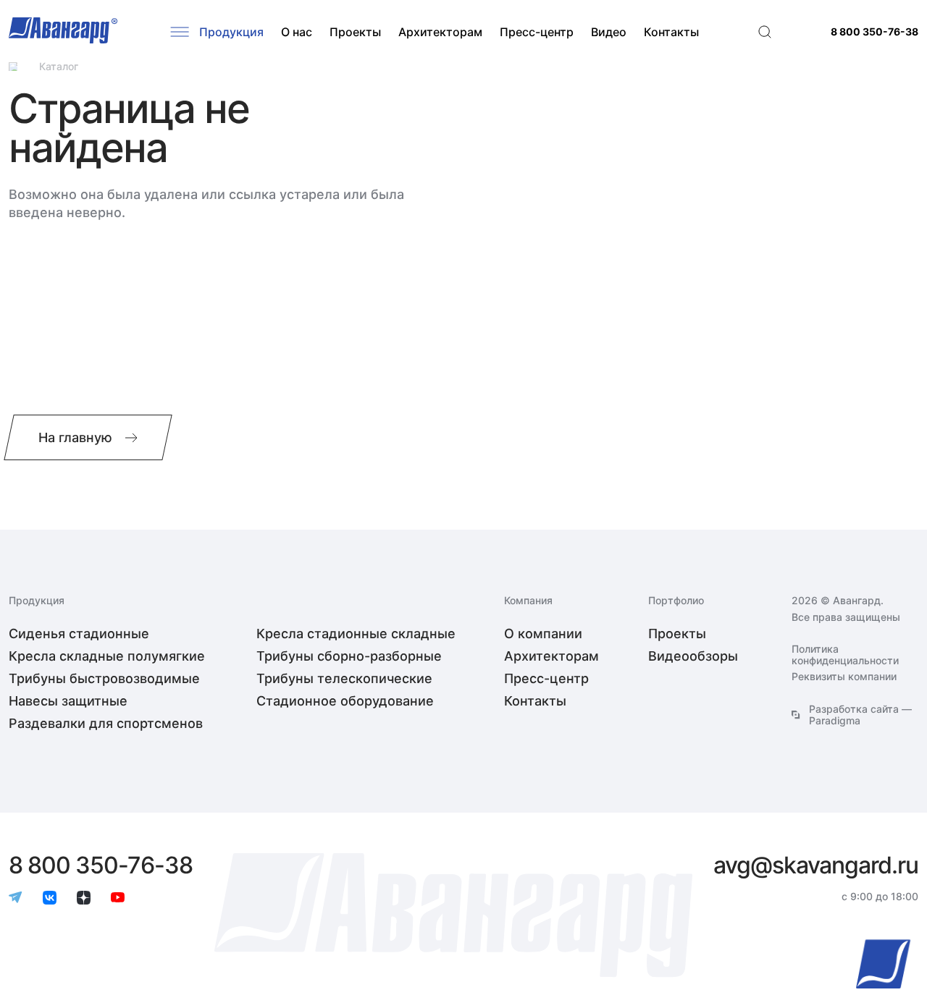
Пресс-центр (537, 32)
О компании (543, 633)
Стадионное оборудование (345, 700)
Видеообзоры (693, 656)
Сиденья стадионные (79, 633)
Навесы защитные (68, 700)
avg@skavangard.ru (815, 865)
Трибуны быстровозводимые (104, 678)
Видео (608, 32)
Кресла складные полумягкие (107, 656)
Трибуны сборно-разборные (349, 656)
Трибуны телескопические (344, 678)
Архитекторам (440, 32)
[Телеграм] (15, 898)
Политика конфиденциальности (845, 654)
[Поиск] (765, 32)
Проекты (355, 32)
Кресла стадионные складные (356, 633)
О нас (296, 32)
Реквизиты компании (844, 676)
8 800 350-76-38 (874, 32)
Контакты (671, 32)
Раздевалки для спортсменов (106, 723)
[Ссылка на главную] (13, 66)
